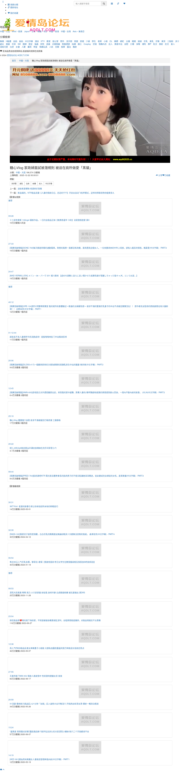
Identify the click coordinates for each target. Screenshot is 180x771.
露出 (69, 46)
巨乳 (146, 41)
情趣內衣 (103, 44)
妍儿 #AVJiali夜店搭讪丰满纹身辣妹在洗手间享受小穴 (33, 447)
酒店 (37, 41)
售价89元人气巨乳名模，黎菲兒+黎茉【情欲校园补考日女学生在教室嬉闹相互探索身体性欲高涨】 (53, 561)
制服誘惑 (66, 44)
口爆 (132, 44)
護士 (80, 44)
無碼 (2, 41)
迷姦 (48, 44)
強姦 (36, 44)
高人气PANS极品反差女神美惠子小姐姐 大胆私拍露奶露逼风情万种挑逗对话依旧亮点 (47, 648)
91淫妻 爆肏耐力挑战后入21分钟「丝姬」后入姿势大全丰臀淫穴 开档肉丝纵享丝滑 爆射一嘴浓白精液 (54, 703)
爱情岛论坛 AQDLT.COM (18, 55)
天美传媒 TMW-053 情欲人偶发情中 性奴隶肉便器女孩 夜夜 (36, 675)
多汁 (177, 41)
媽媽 (134, 41)
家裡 (82, 41)
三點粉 (170, 41)
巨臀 (157, 41)
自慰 (126, 44)
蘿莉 (30, 46)
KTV (43, 41)
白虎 (12, 46)
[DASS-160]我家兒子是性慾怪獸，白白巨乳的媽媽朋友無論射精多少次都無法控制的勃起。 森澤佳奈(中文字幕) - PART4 (62, 534)
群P (149, 44)
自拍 (15, 41)
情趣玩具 (43, 46)
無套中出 (118, 44)
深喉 (138, 44)
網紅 (122, 41)
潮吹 (144, 44)
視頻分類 (14, 4)
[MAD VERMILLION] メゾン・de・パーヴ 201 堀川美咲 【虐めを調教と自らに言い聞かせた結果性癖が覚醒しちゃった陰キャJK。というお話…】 (74, 275)
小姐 (106, 41)
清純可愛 (4, 46)
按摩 (63, 46)
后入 (110, 44)
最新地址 (14, 7)
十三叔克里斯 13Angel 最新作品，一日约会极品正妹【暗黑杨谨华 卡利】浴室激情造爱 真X (49, 220)
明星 (35, 46)
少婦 (88, 41)
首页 (14, 60)
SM (19, 44)
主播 (128, 41)
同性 (42, 44)
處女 (2, 44)
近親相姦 (56, 44)
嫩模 (116, 41)
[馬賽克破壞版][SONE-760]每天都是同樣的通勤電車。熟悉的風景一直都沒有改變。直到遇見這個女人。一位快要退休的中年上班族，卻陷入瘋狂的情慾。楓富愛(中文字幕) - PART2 (88, 247)
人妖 (51, 46)
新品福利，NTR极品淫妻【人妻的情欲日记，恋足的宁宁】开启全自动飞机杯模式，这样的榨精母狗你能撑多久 (66, 192)
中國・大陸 (24, 60)
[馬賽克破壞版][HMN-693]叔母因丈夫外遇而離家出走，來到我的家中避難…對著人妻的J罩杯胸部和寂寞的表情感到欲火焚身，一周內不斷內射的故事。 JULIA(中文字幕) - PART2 (87, 392)
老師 (100, 41)
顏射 (161, 44)
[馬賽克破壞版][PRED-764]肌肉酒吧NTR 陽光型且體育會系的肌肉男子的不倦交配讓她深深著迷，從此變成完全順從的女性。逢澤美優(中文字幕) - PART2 (77, 475)
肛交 (167, 44)
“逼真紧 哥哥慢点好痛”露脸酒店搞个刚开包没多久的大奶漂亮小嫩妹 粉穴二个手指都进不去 (49, 731)
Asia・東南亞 (78, 31)
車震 (76, 41)
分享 (160, 175)
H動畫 (8, 41)
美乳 (152, 41)
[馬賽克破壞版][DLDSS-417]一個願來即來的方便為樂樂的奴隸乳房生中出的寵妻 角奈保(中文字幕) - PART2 (56, 364)
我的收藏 (14, 13)
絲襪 (74, 44)
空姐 (95, 44)
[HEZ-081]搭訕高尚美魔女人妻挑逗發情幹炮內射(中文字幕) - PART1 (40, 759)
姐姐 (140, 41)
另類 (57, 46)
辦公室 (55, 41)
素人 (173, 44)
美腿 (8, 44)
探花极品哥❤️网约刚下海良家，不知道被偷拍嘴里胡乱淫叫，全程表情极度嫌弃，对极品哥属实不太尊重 (55, 620)
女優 (18, 46)
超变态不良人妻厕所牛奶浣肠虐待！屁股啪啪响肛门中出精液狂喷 (38, 336)
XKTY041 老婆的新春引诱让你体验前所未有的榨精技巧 (34, 506)
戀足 (30, 44)
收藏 (167, 175)
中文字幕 (29, 41)
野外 (62, 41)
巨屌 (14, 44)
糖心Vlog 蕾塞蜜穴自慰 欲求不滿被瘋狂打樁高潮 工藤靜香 (35, 420)
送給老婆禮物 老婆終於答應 (30, 188)
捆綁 (25, 44)
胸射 (75, 46)
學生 (94, 41)
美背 (163, 41)
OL (111, 41)
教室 (48, 41)
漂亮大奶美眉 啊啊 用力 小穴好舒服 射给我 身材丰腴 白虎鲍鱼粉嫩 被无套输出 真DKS (47, 592)
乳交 (155, 44)
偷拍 (21, 41)
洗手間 (69, 41)
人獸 (24, 46)
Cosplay (87, 44)
